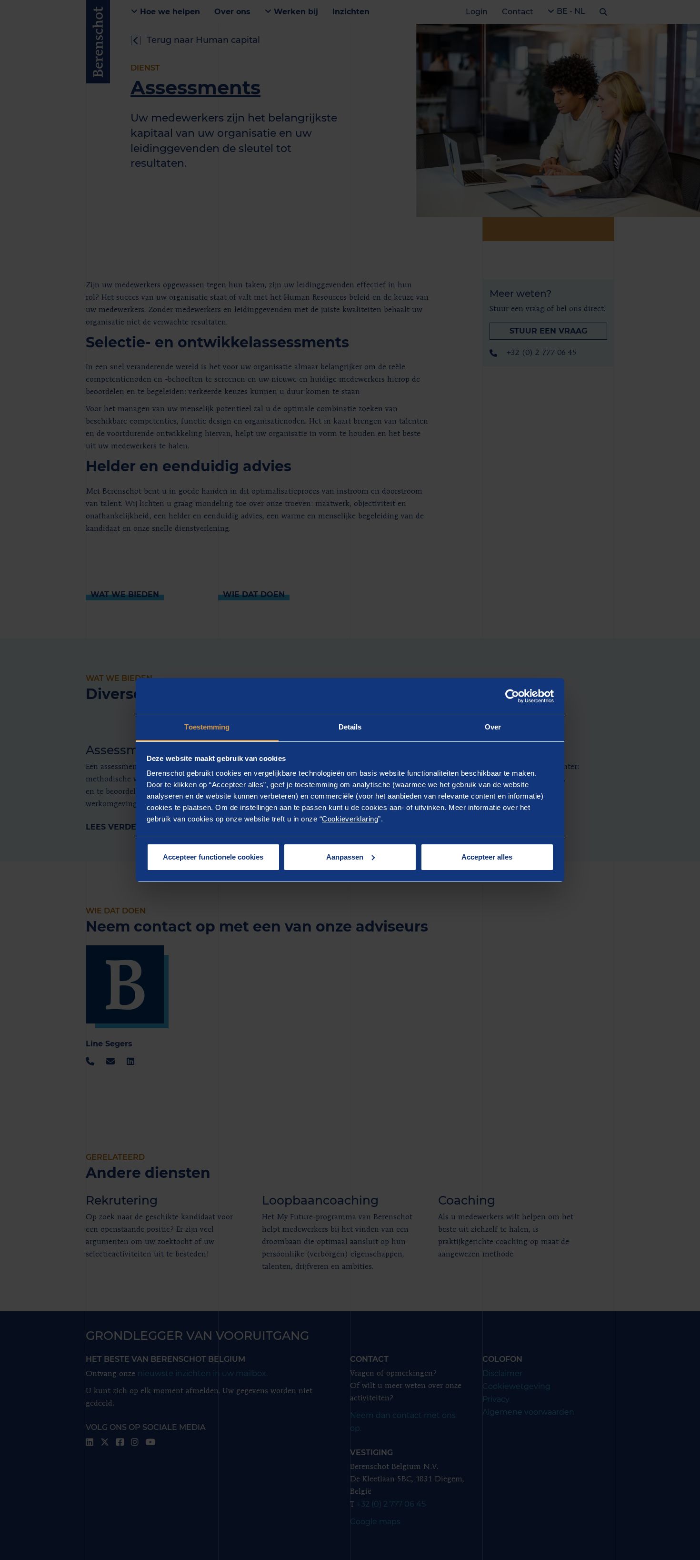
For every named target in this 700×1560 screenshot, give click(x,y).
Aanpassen (344, 857)
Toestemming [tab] (207, 727)
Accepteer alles (486, 857)
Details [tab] (350, 727)
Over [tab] (493, 727)
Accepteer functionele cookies (213, 857)
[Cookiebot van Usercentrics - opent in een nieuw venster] (512, 696)
